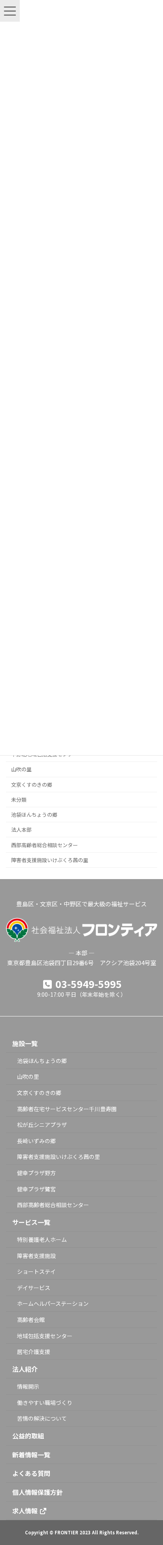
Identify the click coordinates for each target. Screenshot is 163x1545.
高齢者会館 (31, 1320)
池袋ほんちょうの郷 (34, 814)
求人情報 (25, 1510)
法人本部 (21, 829)
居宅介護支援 (33, 1352)
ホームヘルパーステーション (53, 1303)
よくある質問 (31, 1473)
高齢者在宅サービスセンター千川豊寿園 (67, 1108)
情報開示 (28, 1386)
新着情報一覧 (31, 1454)
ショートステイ (36, 1271)
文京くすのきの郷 (31, 784)
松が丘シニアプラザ (42, 1125)
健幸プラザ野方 (36, 1172)
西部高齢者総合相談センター (44, 844)
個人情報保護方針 (37, 1491)
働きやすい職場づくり (44, 1402)
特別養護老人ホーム (42, 1239)
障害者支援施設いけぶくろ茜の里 (49, 859)
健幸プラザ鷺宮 (36, 1188)
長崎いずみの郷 (36, 1140)
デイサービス (33, 1287)
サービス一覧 (31, 1222)
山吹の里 (21, 769)
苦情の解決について (42, 1418)
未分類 (19, 799)
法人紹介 (25, 1369)
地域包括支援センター (44, 1335)
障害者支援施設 (36, 1255)
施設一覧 (25, 1043)
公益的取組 (28, 1435)
